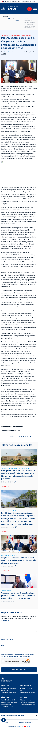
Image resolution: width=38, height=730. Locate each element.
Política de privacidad (27, 702)
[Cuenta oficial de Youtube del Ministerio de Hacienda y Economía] (25, 726)
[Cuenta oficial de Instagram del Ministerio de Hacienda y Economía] (18, 726)
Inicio (4, 19)
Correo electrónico (7, 639)
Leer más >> (5, 486)
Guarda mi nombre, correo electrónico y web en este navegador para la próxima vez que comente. (17, 655)
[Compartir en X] (19, 436)
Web (2, 645)
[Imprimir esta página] (30, 436)
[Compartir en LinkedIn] (25, 436)
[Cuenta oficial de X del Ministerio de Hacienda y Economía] (27, 726)
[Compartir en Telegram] (23, 436)
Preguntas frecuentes (27, 704)
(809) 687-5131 (27, 688)
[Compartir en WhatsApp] (21, 436)
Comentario (5, 620)
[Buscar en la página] (29, 9)
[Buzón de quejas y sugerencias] (3, 720)
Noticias (10, 19)
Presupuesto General (18, 19)
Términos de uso (25, 700)
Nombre (4, 633)
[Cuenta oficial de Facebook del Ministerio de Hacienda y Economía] (20, 726)
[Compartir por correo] (28, 436)
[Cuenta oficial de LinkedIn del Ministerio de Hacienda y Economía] (22, 726)
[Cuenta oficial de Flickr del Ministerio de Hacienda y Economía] (29, 726)
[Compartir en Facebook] (17, 436)
